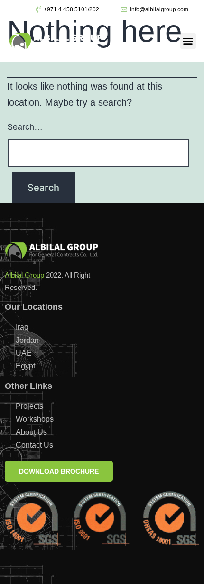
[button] (188, 41)
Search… (25, 127)
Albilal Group (24, 275)
